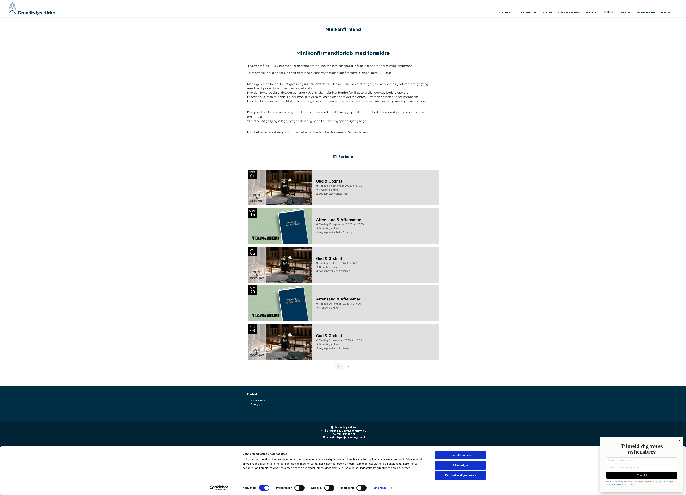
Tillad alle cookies (460, 455)
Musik (546, 12)
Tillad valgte (460, 465)
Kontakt (667, 12)
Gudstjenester (526, 12)
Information (644, 12)
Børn (608, 12)
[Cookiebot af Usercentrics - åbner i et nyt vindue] (219, 488)
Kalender (503, 12)
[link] (547, 13)
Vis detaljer (380, 487)
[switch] (299, 488)
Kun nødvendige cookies (460, 475)
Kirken (623, 12)
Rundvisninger (568, 12)
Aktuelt (590, 12)
